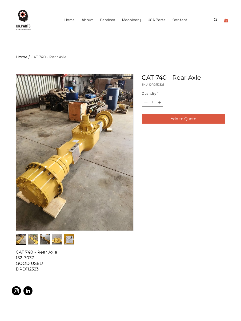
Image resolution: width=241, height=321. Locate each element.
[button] (226, 20)
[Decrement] (145, 102)
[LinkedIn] (27, 290)
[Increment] (160, 102)
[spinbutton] (152, 102)
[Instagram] (16, 290)
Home (22, 57)
